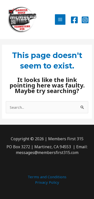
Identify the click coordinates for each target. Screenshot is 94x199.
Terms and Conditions (47, 176)
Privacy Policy (47, 182)
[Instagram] (85, 20)
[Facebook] (74, 20)
